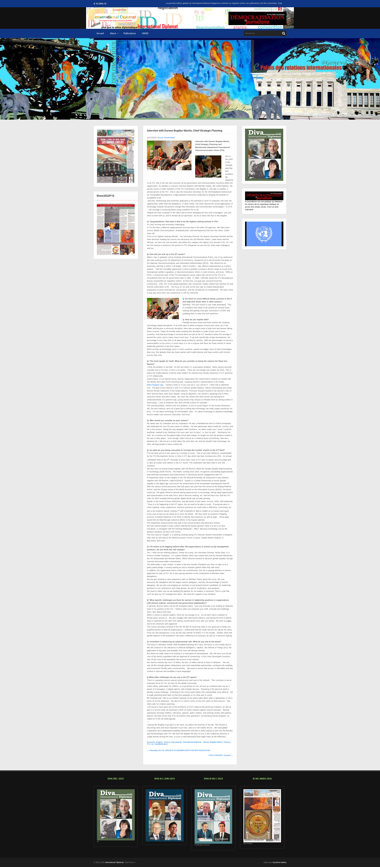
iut (152, 744)
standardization (161, 744)
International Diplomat (192, 742)
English (159, 742)
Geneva (227, 742)
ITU (148, 744)
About (113, 33)
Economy (151, 742)
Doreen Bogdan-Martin (212, 742)
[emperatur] (262, 815)
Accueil (100, 33)
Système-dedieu (279, 862)
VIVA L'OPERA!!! (221, 755)
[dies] (164, 815)
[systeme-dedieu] (264, 198)
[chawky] (213, 816)
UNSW (145, 33)
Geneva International (173, 742)
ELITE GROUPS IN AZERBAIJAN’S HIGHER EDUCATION (178, 750)
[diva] (115, 814)
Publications (130, 33)
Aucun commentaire (166, 137)
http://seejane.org (155, 385)
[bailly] (116, 228)
